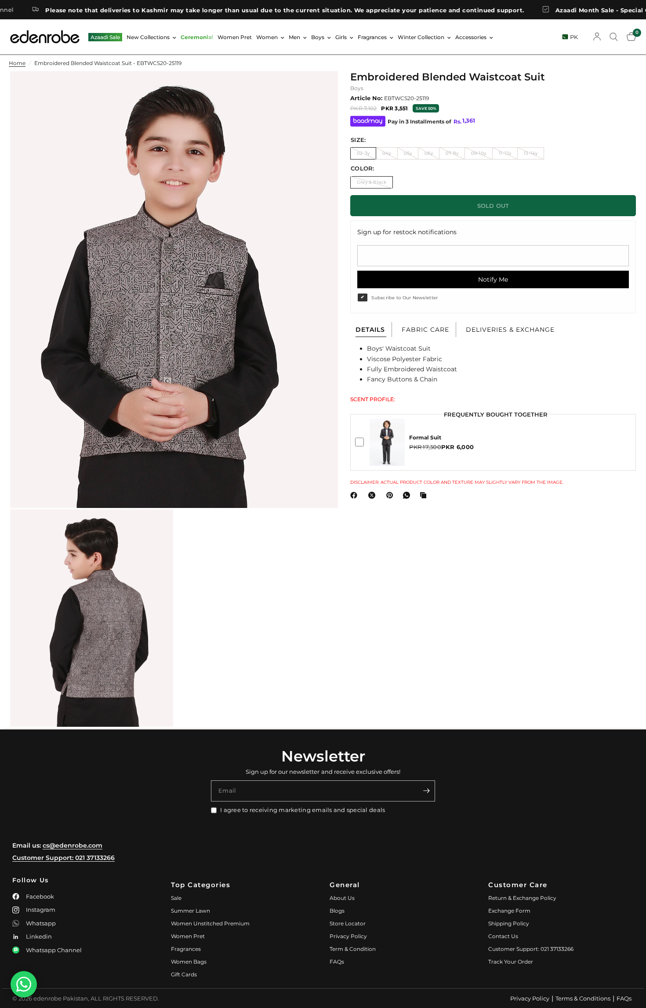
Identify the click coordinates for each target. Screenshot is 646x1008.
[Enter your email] (426, 790)
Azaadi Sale (105, 37)
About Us (342, 898)
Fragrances (372, 37)
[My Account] (597, 36)
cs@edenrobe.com (72, 845)
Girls (341, 37)
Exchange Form (509, 910)
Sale (176, 898)
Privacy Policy (348, 936)
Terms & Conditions (582, 998)
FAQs (337, 961)
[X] (373, 495)
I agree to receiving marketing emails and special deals (302, 809)
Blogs (337, 910)
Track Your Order (510, 961)
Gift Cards (184, 974)
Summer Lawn (190, 910)
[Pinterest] (391, 495)
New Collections (148, 37)
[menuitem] (105, 37)
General (345, 884)
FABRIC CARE (425, 330)
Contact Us (503, 936)
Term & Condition (353, 949)
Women (267, 37)
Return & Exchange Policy (522, 898)
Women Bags (189, 961)
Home (17, 63)
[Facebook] (355, 495)
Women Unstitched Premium (210, 923)
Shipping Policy (508, 923)
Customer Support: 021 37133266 (63, 858)
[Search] (613, 36)
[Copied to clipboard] (425, 495)
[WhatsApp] (408, 495)
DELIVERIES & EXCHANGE (510, 330)
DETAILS (370, 330)
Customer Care (518, 884)
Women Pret (235, 37)
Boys (317, 37)
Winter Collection (421, 37)
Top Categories (200, 884)
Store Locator (348, 923)
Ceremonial (197, 37)
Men (294, 37)
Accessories (470, 37)
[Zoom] (319, 89)
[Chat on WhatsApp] (24, 984)
